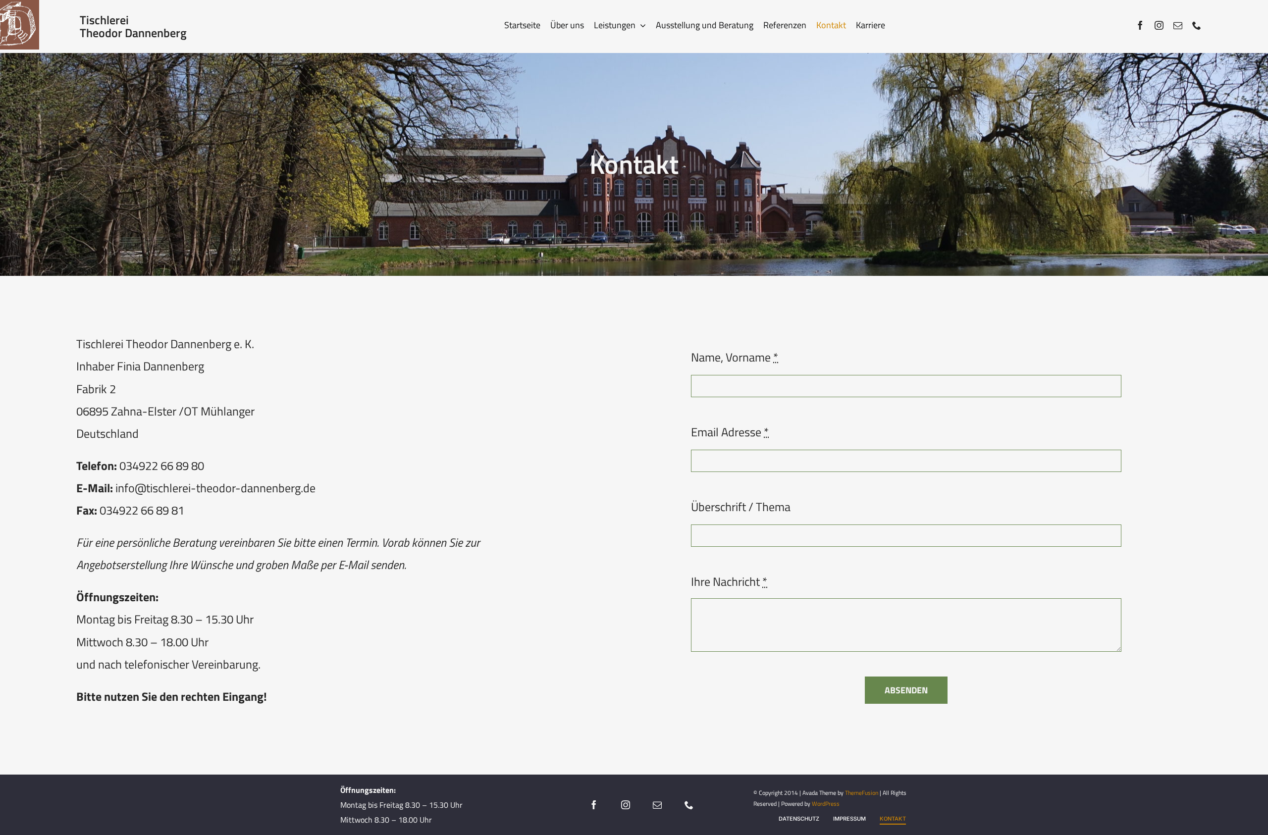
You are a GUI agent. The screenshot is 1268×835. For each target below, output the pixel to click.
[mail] (1177, 25)
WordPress (826, 803)
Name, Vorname (734, 357)
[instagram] (1159, 25)
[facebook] (1140, 25)
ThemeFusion (861, 792)
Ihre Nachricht (729, 581)
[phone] (1196, 25)
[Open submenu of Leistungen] (640, 25)
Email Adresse (730, 432)
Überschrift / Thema (741, 507)
